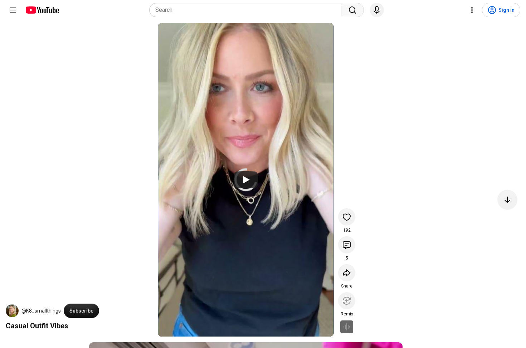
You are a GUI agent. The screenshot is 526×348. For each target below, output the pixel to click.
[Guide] (13, 10)
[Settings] (472, 10)
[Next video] (507, 200)
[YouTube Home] (42, 10)
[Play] (246, 179)
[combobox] (247, 10)
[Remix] (346, 300)
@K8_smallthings (41, 311)
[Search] (352, 10)
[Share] (346, 272)
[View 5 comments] (346, 244)
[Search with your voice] (377, 10)
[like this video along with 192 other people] (346, 217)
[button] (12, 310)
